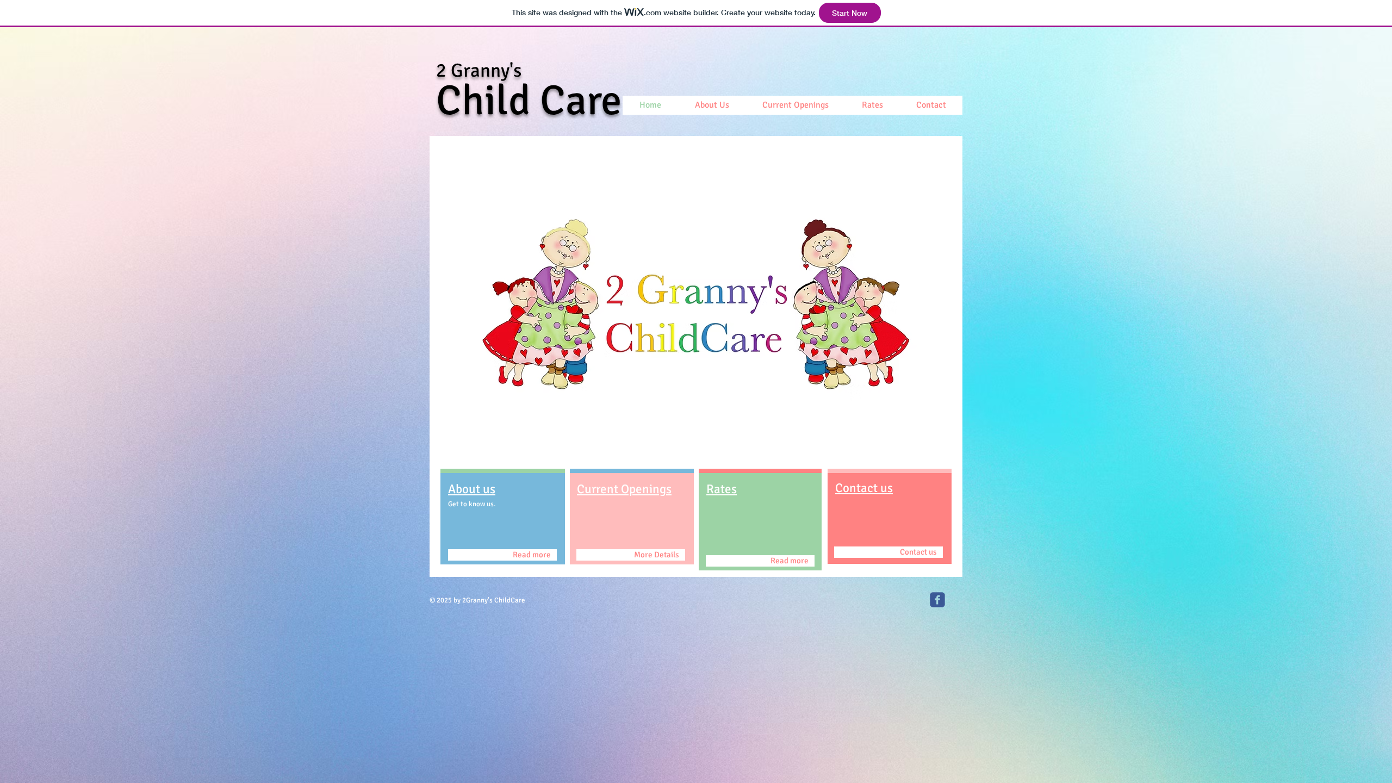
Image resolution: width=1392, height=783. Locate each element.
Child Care (529, 100)
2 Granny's (478, 70)
